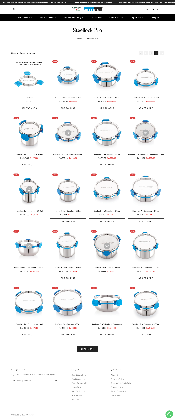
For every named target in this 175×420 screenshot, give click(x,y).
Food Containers (47, 17)
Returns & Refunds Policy (121, 383)
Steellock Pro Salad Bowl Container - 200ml (68, 155)
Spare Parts (137, 17)
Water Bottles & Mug (72, 17)
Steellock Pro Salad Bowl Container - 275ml (146, 155)
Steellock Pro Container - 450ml (145, 211)
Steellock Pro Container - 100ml (68, 98)
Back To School (116, 17)
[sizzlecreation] (87, 9)
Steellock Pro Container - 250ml (107, 211)
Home (79, 38)
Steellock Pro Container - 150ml (107, 98)
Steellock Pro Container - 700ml (145, 268)
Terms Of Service (118, 391)
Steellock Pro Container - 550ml (107, 268)
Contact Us (116, 395)
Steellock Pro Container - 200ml (29, 155)
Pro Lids (29, 98)
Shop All (155, 17)
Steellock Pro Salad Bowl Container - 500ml (29, 268)
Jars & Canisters (23, 17)
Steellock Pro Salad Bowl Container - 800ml (107, 325)
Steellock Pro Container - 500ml (68, 268)
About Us (115, 375)
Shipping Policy (117, 379)
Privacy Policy (117, 387)
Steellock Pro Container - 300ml (29, 211)
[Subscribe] (56, 380)
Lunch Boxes (96, 17)
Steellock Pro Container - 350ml (68, 211)
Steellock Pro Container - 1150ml (145, 324)
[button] (158, 9)
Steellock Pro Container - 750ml (68, 324)
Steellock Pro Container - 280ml (107, 155)
